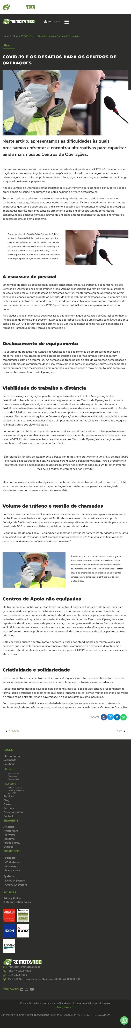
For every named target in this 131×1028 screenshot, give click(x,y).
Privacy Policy (12, 898)
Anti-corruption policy (17, 902)
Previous (14, 731)
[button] (104, 717)
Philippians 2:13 (65, 1007)
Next (119, 731)
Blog (15, 36)
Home (6, 36)
